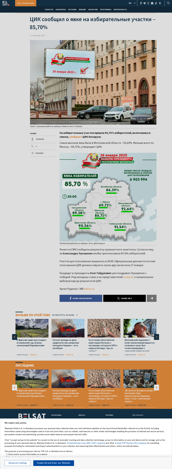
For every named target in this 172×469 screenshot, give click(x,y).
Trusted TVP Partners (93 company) (130, 443)
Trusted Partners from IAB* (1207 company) (86, 443)
